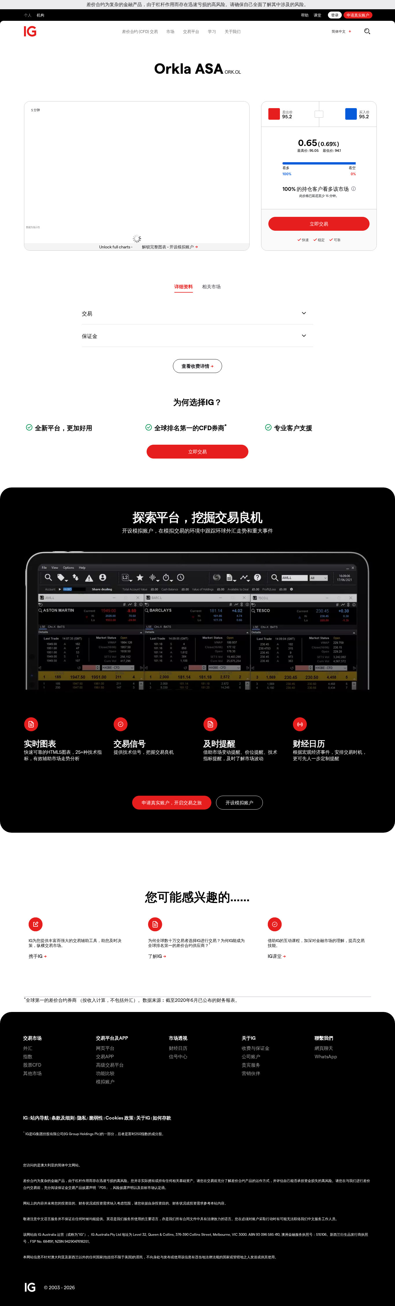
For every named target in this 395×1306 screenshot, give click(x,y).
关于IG (249, 1038)
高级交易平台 (110, 1064)
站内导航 (39, 1117)
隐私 (81, 1117)
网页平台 (105, 1048)
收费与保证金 (256, 1048)
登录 (335, 15)
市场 (170, 31)
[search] (367, 31)
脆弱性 (96, 1117)
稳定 (321, 240)
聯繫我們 (324, 1038)
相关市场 (211, 286)
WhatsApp (326, 1056)
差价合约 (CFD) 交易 (140, 31)
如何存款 (162, 1117)
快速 (305, 240)
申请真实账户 (358, 15)
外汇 (27, 1048)
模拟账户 (105, 1081)
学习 (212, 31)
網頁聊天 (324, 1048)
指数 (27, 1056)
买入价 (364, 112)
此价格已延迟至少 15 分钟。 (319, 195)
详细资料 (183, 286)
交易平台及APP (112, 1038)
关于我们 (233, 31)
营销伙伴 (251, 1073)
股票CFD (32, 1064)
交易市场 (32, 1038)
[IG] (30, 31)
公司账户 (251, 1056)
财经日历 (178, 1048)
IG (25, 1117)
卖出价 (287, 112)
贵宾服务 (251, 1064)
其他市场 (32, 1073)
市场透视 (178, 1038)
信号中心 (178, 1056)
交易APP (105, 1056)
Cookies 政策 (120, 1117)
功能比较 (105, 1073)
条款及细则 (63, 1117)
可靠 (337, 240)
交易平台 (191, 31)
